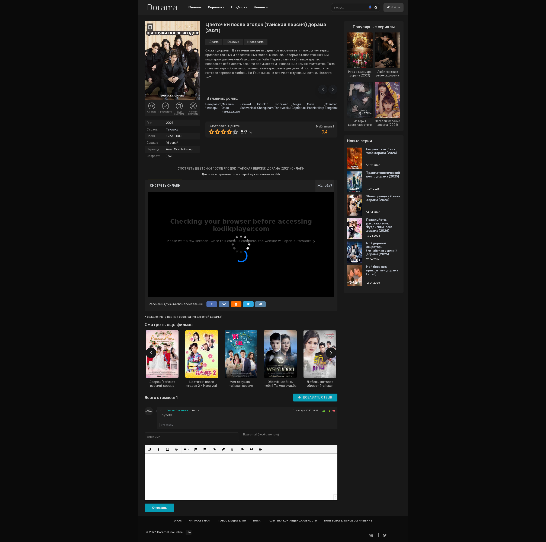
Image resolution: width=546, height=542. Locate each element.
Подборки (239, 7)
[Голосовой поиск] (370, 7)
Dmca (256, 520)
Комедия (233, 42)
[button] (322, 89)
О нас (178, 520)
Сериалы (215, 7)
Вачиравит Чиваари (213, 106)
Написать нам (199, 520)
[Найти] (376, 7)
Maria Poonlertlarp (315, 106)
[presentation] (151, 352)
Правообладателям (231, 520)
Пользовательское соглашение (348, 520)
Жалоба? (325, 186)
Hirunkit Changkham (265, 106)
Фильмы (195, 7)
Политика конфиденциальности (292, 520)
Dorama (162, 7)
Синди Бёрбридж (299, 106)
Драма (214, 42)
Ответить (167, 424)
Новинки (261, 7)
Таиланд (172, 129)
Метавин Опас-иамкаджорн (231, 108)
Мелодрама (255, 42)
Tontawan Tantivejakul (282, 106)
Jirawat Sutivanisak (248, 106)
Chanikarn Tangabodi (332, 106)
